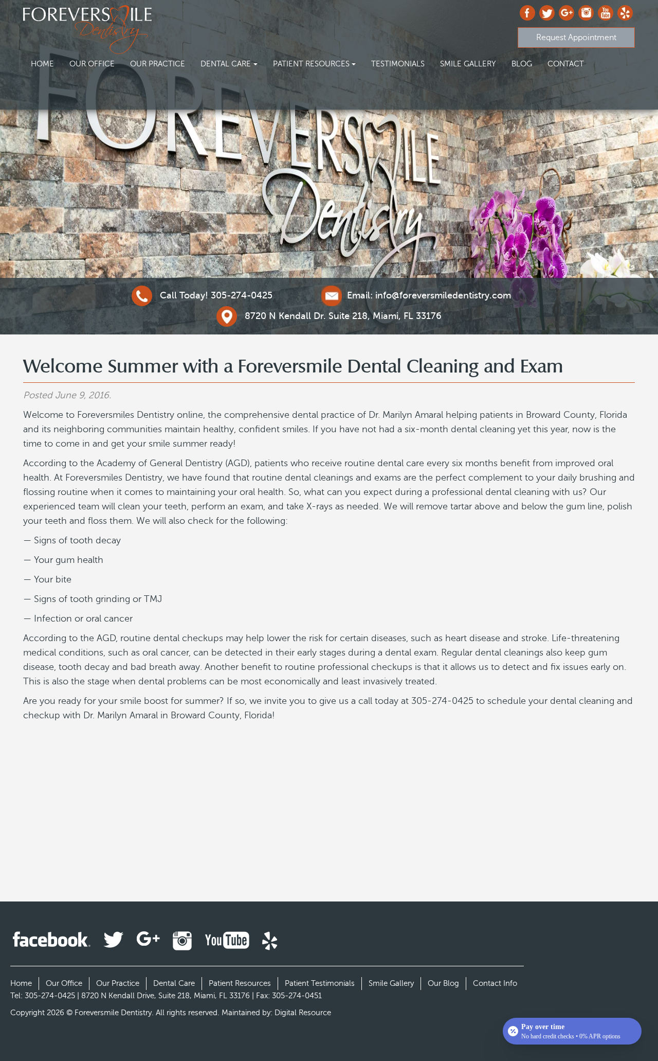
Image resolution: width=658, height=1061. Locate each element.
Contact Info (495, 983)
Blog (521, 64)
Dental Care (225, 64)
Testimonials (398, 64)
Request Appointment (576, 37)
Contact (565, 64)
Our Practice (157, 64)
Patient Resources (311, 64)
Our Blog (443, 983)
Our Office (92, 64)
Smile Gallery (468, 64)
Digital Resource (303, 1013)
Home (42, 64)
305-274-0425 (216, 295)
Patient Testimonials (320, 983)
